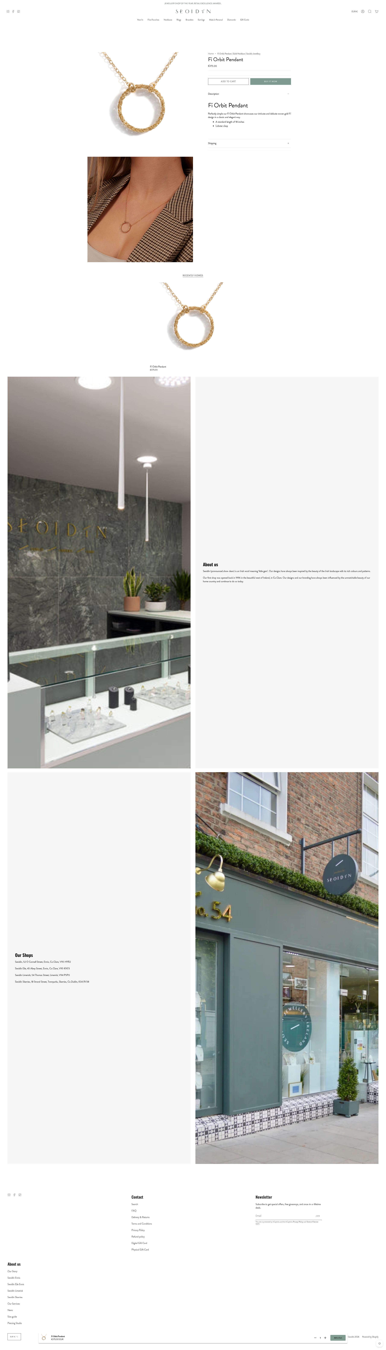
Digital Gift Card (139, 1243)
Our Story (12, 1271)
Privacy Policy (138, 1230)
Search (134, 1204)
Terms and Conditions (141, 1223)
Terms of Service (312, 1221)
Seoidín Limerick (15, 1290)
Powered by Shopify (370, 1336)
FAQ (133, 1210)
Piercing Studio (15, 1323)
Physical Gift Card (140, 1249)
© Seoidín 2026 (352, 1336)
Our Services (14, 1303)
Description (213, 94)
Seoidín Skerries (15, 1297)
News (10, 1310)
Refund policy (138, 1236)
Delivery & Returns (140, 1217)
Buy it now (270, 81)
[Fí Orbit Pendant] (193, 322)
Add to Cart (338, 1338)
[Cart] (376, 11)
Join (318, 1216)
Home (211, 53)
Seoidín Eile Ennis (16, 1284)
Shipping (212, 143)
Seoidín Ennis (14, 1277)
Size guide (12, 1316)
